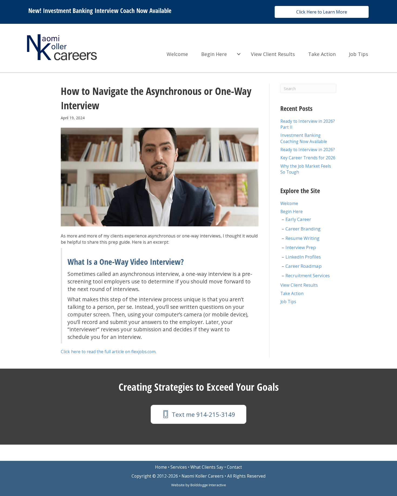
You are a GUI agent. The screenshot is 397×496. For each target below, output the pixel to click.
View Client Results (273, 54)
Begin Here (214, 54)
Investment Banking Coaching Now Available (303, 138)
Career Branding (303, 229)
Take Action (322, 54)
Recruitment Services (307, 275)
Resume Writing (302, 238)
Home (161, 467)
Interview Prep (300, 247)
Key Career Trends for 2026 (307, 158)
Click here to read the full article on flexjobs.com (108, 352)
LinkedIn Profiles (303, 257)
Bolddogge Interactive (208, 484)
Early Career (298, 219)
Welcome (177, 54)
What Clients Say (206, 467)
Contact (234, 467)
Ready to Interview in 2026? (307, 150)
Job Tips (358, 54)
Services (178, 467)
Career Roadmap (303, 266)
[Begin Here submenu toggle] (238, 54)
